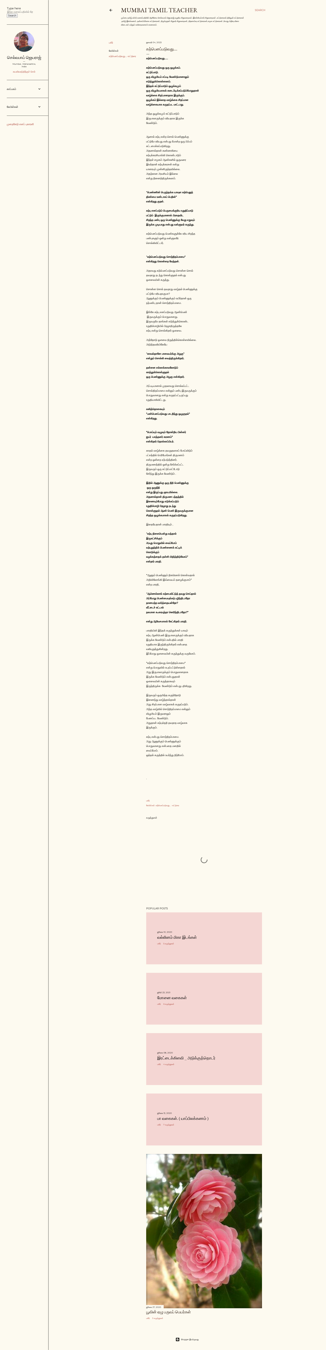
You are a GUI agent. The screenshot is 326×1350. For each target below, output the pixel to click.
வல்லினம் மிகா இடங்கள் (177, 937)
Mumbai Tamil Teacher (159, 10)
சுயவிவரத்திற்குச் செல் (24, 71)
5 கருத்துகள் (168, 943)
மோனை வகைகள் (172, 997)
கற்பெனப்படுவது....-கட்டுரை (122, 56)
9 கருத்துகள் (157, 1318)
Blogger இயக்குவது (190, 1339)
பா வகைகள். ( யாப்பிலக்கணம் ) (183, 1118)
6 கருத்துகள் (168, 1004)
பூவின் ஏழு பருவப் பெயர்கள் (168, 1312)
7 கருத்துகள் (168, 1124)
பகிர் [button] (111, 42)
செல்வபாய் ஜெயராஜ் (24, 57)
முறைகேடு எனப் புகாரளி (20, 124)
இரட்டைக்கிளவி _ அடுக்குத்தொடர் (186, 1058)
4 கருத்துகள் (168, 1064)
